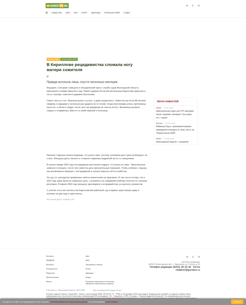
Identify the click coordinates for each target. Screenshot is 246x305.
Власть (49, 281)
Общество (57, 13)
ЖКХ (76, 13)
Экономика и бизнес (94, 265)
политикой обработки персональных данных (69, 302)
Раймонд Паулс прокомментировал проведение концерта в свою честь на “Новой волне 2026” (175, 129)
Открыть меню (47, 13)
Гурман (158, 108)
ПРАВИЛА (50, 260)
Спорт (84, 13)
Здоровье (96, 13)
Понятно (237, 302)
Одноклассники (193, 6)
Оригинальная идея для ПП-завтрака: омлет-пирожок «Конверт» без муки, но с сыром (175, 114)
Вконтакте (187, 6)
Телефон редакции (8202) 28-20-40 (170, 266)
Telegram (199, 6)
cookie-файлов (111, 302)
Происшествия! (112, 13)
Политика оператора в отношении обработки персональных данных (100, 282)
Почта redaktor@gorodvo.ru (188, 268)
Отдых (127, 13)
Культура (159, 123)
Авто (68, 13)
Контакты (50, 256)
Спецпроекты (51, 269)
